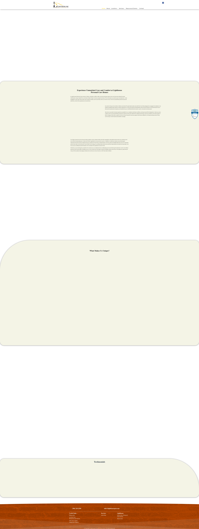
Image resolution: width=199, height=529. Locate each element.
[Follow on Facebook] (163, 3)
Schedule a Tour (99, 156)
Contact (141, 8)
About (108, 8)
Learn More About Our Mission (86, 224)
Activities (103, 515)
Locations (114, 8)
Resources (72, 515)
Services (121, 8)
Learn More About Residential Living (77, 287)
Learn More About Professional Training (82, 327)
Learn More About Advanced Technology (115, 330)
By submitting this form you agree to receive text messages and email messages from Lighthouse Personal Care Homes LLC (88, 438)
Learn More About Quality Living (121, 393)
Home (103, 8)
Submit (64, 442)
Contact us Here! (113, 175)
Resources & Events (131, 8)
